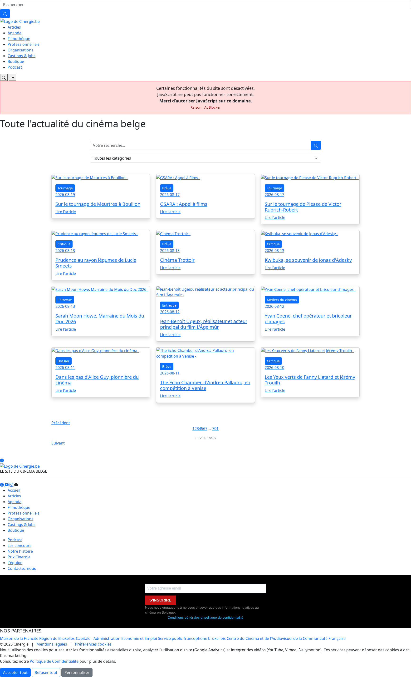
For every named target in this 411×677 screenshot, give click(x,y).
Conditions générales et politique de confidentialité (205, 617)
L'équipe (15, 562)
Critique (64, 244)
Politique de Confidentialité (54, 661)
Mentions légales (51, 644)
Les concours (19, 545)
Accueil (14, 490)
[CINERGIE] (20, 21)
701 (215, 428)
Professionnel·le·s (23, 44)
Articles (14, 27)
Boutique (16, 61)
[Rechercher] (5, 13)
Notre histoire (20, 551)
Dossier (63, 361)
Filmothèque (19, 38)
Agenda (14, 32)
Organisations (20, 50)
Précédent (60, 422)
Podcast (15, 67)
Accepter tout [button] (15, 672)
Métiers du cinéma (282, 300)
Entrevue (65, 300)
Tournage (65, 188)
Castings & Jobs (21, 55)
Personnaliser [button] (76, 672)
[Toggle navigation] (4, 77)
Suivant (58, 443)
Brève (166, 188)
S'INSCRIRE (160, 600)
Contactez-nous (22, 568)
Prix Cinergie (19, 557)
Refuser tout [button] (46, 672)
